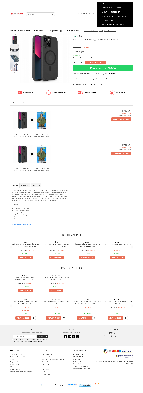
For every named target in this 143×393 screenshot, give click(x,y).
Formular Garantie (16, 369)
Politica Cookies (15, 364)
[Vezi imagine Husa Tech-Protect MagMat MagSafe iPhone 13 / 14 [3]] (14, 66)
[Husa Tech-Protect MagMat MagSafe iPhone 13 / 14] (45, 58)
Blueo (25, 242)
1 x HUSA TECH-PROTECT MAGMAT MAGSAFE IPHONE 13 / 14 (22, 135)
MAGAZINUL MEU (17, 350)
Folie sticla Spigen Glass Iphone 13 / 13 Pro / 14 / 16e (117, 245)
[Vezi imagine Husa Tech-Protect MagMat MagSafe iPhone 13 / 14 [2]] (14, 57)
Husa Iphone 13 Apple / (56, 31)
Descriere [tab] (15, 185)
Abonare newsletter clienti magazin (21, 372)
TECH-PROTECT (25, 275)
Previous (14, 34)
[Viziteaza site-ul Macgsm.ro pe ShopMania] (85, 385)
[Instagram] (77, 336)
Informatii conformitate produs (21, 224)
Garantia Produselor (48, 362)
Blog (122, 24)
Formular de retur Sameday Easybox (53, 359)
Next (14, 72)
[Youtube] (69, 336)
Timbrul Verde (46, 374)
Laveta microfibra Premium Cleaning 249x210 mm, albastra (25, 303)
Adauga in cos (96, 62)
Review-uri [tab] (36, 185)
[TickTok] (73, 336)
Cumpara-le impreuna (121, 119)
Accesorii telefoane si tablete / (21, 31)
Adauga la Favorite (81, 84)
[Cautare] (53, 14)
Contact (12, 359)
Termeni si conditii (16, 354)
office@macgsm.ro (113, 336)
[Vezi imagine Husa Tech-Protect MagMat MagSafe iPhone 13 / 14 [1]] (14, 48)
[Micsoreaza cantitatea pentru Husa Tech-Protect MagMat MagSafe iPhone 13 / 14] (74, 62)
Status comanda (47, 367)
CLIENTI (45, 350)
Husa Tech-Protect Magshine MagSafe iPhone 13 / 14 (56, 278)
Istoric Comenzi (15, 367)
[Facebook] (65, 336)
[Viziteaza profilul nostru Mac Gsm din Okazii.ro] (97, 385)
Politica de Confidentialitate (33, 341)
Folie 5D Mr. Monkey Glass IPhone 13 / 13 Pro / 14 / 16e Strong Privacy (25, 245)
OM (25, 299)
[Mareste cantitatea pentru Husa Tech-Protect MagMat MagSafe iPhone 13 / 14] (81, 62)
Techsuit (87, 299)
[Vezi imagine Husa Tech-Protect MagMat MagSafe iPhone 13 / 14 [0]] (14, 40)
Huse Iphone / (42, 31)
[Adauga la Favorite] (33, 318)
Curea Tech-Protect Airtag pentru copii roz (56, 303)
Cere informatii (97, 84)
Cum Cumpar (46, 364)
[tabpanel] (45, 58)
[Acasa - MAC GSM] (16, 14)
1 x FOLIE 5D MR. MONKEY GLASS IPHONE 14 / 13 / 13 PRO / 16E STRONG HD (42, 135)
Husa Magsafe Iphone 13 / (74, 31)
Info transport (46, 369)
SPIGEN (117, 242)
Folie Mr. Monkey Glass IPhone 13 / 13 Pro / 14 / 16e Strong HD (87, 245)
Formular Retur (46, 357)
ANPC (43, 372)
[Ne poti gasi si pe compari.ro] (72, 385)
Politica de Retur (47, 354)
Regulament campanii (17, 362)
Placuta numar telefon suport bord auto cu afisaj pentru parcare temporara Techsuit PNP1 (87, 303)
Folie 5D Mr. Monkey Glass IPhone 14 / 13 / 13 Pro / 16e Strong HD (56, 245)
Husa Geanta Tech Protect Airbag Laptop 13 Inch (117, 303)
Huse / (34, 31)
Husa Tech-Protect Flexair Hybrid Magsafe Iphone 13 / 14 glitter (25, 278)
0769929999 (113, 333)
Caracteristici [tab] (25, 185)
